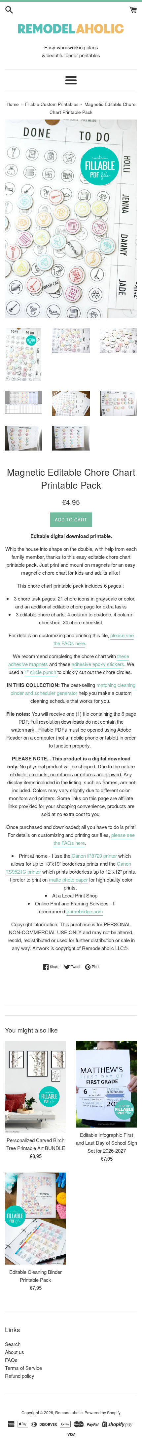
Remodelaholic (69, 1412)
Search (12, 1343)
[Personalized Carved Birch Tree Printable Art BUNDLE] (35, 1087)
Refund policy (19, 1375)
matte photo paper (68, 879)
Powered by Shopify (103, 1412)
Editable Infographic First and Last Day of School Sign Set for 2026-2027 (106, 1142)
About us (14, 1351)
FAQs (11, 1359)
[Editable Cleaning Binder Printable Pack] (35, 1219)
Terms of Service (23, 1367)
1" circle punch (40, 671)
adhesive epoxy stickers (98, 663)
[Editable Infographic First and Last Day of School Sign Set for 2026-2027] (106, 1084)
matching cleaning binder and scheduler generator (73, 688)
